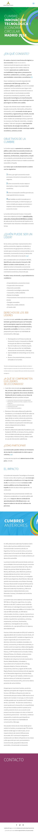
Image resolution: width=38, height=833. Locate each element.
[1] (32, 77)
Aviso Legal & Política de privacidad (24, 830)
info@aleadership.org (10, 784)
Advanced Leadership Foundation (25, 828)
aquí (27, 256)
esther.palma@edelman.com (12, 796)
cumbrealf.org (7, 828)
